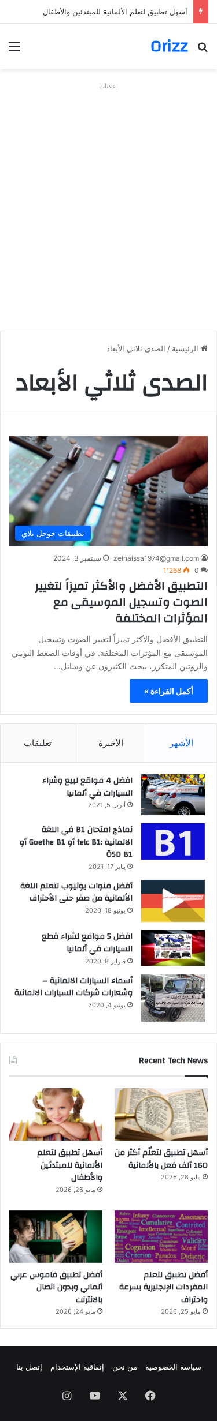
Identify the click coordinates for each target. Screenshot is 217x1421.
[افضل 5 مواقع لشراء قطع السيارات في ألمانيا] (173, 948)
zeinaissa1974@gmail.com (156, 558)
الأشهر (181, 742)
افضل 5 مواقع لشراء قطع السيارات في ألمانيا (87, 943)
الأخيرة (110, 742)
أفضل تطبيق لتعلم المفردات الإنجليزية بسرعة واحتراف (163, 1287)
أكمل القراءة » (168, 691)
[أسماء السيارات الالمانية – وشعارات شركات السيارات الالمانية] (173, 998)
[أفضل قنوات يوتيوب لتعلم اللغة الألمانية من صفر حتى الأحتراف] (173, 901)
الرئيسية (186, 348)
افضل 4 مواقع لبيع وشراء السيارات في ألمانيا (87, 787)
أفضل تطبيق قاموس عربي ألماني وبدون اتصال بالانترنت (56, 1287)
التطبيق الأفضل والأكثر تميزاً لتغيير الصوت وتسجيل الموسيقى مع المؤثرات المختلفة (121, 602)
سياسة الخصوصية (173, 1366)
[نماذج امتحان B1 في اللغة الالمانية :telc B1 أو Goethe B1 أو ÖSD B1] (173, 841)
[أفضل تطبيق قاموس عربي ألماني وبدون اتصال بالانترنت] (55, 1236)
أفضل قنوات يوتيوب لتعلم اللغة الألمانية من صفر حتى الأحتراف (76, 892)
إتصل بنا (29, 1366)
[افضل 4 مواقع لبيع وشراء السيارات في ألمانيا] (173, 794)
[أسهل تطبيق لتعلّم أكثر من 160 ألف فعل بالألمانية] (161, 1114)
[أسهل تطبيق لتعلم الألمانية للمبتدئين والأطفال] (55, 1114)
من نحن (124, 1366)
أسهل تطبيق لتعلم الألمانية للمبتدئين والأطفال (115, 11)
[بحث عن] (202, 50)
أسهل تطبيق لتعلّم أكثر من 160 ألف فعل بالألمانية (161, 1159)
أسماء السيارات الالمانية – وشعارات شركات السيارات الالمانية (73, 987)
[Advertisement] (108, 202)
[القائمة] (14, 50)
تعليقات (38, 742)
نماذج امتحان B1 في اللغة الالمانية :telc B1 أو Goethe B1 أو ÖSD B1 (76, 842)
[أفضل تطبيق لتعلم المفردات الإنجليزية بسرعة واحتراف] (161, 1236)
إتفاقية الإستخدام (77, 1366)
